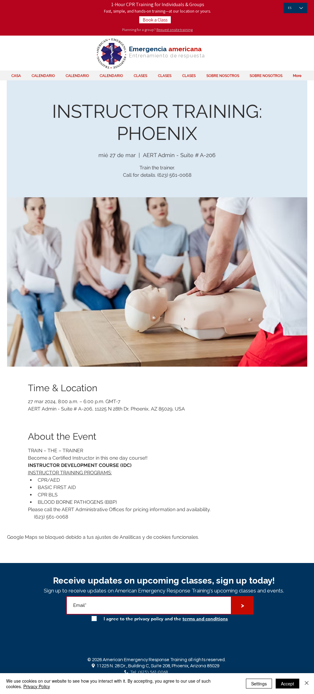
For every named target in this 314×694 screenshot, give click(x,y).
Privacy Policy (36, 686)
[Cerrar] (306, 683)
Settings (259, 684)
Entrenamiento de (153, 56)
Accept (287, 684)
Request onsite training (174, 29)
